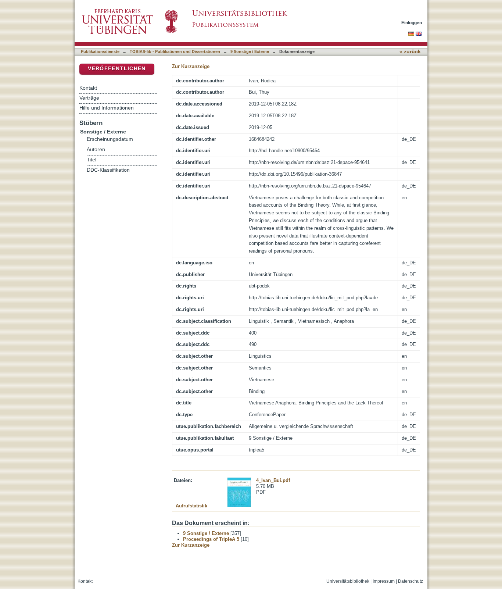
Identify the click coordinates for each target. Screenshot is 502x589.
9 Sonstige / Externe (249, 51)
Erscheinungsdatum (110, 139)
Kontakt (88, 88)
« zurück (410, 51)
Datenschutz (410, 581)
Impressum (384, 581)
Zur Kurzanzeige (190, 66)
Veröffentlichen (117, 68)
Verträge (89, 98)
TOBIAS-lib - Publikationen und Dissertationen (175, 51)
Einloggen (411, 22)
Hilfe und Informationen (106, 108)
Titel (91, 160)
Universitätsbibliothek (347, 581)
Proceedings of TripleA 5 (211, 539)
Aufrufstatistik (191, 505)
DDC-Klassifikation (108, 170)
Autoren (96, 149)
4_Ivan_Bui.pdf (273, 480)
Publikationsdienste (100, 51)
